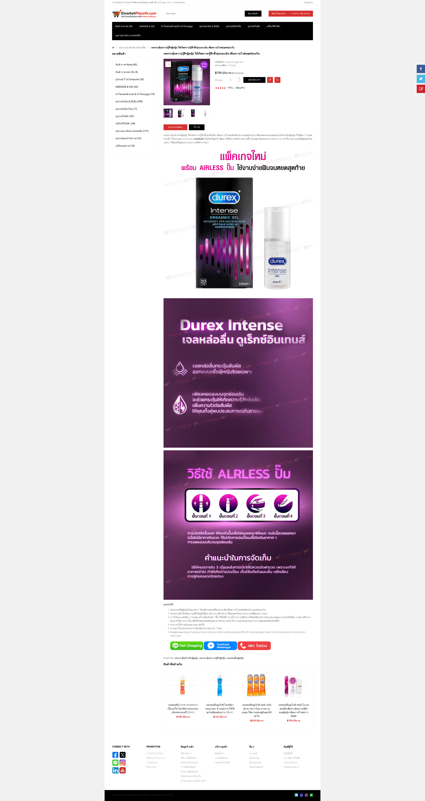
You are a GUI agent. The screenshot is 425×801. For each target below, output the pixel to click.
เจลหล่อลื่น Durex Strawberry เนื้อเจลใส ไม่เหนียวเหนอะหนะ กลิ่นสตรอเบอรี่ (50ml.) (183, 709)
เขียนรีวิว (240, 88)
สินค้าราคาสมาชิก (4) (127, 72)
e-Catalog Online (154, 753)
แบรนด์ (253, 753)
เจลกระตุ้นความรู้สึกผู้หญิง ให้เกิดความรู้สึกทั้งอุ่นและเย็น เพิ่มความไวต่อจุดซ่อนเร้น (192, 47)
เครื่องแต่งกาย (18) (125, 145)
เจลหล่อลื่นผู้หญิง (235, 658)
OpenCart (126, 795)
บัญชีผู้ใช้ (288, 753)
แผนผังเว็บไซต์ (222, 762)
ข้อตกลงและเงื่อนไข (191, 776)
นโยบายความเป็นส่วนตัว (193, 780)
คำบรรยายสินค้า (175, 127)
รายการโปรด (290, 762)
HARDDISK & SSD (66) (127, 87)
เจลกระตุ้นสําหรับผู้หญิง (186, 658)
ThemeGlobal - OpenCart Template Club (156, 795)
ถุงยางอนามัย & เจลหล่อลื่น (132, 47)
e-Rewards (152, 762)
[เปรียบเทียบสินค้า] (270, 80)
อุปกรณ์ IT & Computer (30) (130, 79)
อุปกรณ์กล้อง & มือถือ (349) (129, 101)
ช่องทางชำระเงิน (189, 762)
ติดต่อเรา (219, 753)
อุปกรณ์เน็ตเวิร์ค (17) (126, 109)
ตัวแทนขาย (255, 762)
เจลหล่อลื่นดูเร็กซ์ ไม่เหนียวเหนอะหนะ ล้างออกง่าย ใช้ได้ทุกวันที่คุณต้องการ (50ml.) (220, 709)
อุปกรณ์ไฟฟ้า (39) (125, 116)
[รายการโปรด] (277, 80)
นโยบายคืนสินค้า (189, 771)
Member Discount (155, 758)
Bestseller (151, 767)
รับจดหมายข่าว (291, 767)
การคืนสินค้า (221, 758)
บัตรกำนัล (254, 758)
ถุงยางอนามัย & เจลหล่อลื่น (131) (132, 131)
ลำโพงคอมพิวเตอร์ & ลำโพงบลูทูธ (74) (135, 94)
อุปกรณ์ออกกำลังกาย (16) (128, 138)
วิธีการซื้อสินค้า (188, 758)
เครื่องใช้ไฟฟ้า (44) (125, 123)
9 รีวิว (230, 88)
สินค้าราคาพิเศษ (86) (126, 64)
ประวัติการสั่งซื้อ (292, 758)
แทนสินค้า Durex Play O (206, 138)
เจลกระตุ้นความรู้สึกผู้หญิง (212, 658)
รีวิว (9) (197, 127)
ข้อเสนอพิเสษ (256, 767)
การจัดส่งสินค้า (188, 767)
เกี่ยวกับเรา (186, 753)
